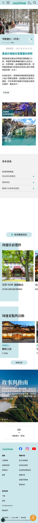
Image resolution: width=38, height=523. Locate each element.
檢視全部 (19, 362)
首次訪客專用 (23, 460)
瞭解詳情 (13, 407)
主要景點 (5, 460)
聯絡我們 (5, 510)
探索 (3, 455)
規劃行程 (22, 455)
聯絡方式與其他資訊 (10, 188)
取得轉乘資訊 (20, 234)
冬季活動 (6, 92)
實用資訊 (22, 484)
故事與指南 (6, 465)
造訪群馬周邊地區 (25, 470)
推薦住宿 (22, 475)
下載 (3, 496)
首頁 (19, 429)
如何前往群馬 (23, 465)
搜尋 (3, 475)
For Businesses (7, 505)
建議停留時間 (23, 480)
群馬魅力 (5, 470)
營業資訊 (6, 182)
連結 (3, 501)
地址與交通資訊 (8, 176)
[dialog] (3, 520)
